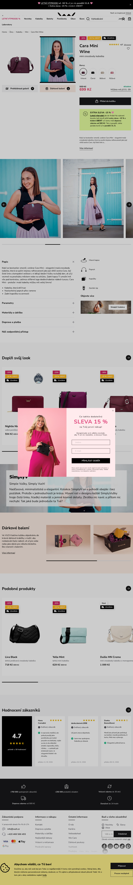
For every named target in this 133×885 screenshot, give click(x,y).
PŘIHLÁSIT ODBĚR (91, 460)
